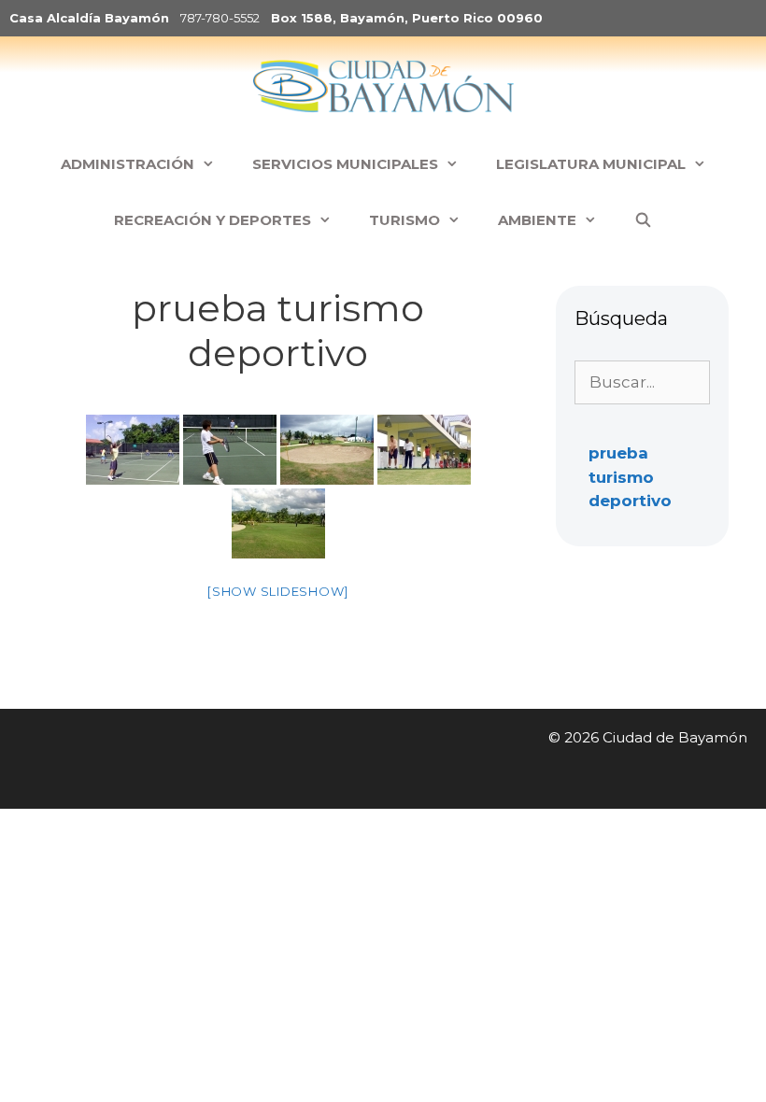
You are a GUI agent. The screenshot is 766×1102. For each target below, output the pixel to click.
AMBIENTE (537, 220)
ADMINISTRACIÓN (127, 164)
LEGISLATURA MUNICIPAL (591, 164)
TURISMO (404, 220)
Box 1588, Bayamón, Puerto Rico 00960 (407, 17)
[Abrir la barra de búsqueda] (643, 220)
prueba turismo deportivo (630, 477)
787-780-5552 (220, 17)
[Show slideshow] (277, 591)
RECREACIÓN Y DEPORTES (212, 220)
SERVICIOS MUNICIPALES (345, 164)
